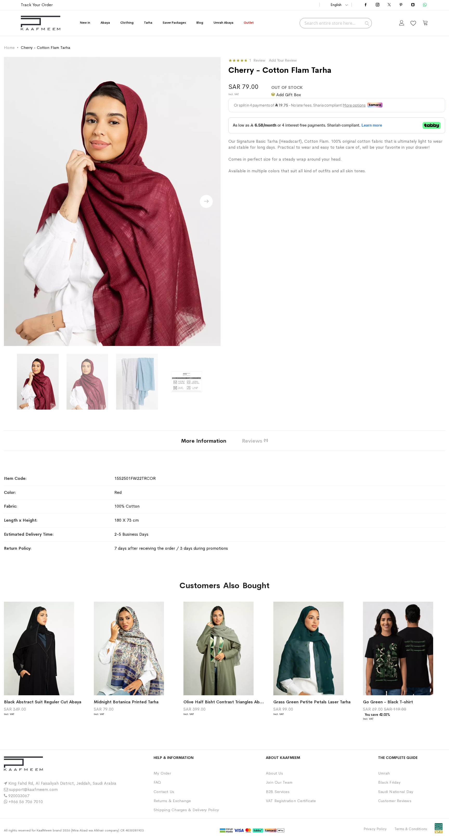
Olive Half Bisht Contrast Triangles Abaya (224, 702)
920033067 (18, 795)
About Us (274, 773)
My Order (162, 773)
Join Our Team (279, 782)
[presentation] (206, 201)
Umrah (384, 773)
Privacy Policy (375, 829)
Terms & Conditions (410, 829)
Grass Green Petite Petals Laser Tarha (312, 702)
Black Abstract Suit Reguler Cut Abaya (42, 702)
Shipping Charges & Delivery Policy (186, 809)
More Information (203, 441)
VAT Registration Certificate (291, 800)
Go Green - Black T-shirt (388, 702)
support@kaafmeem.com (33, 789)
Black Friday (389, 782)
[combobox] (336, 23)
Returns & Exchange (172, 800)
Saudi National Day (395, 791)
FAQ (157, 782)
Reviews (254, 441)
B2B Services (277, 791)
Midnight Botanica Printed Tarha (126, 702)
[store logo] (40, 23)
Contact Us (164, 791)
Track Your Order (37, 5)
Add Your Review (283, 60)
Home (9, 47)
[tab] (203, 441)
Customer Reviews (394, 800)
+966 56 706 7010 (26, 801)
